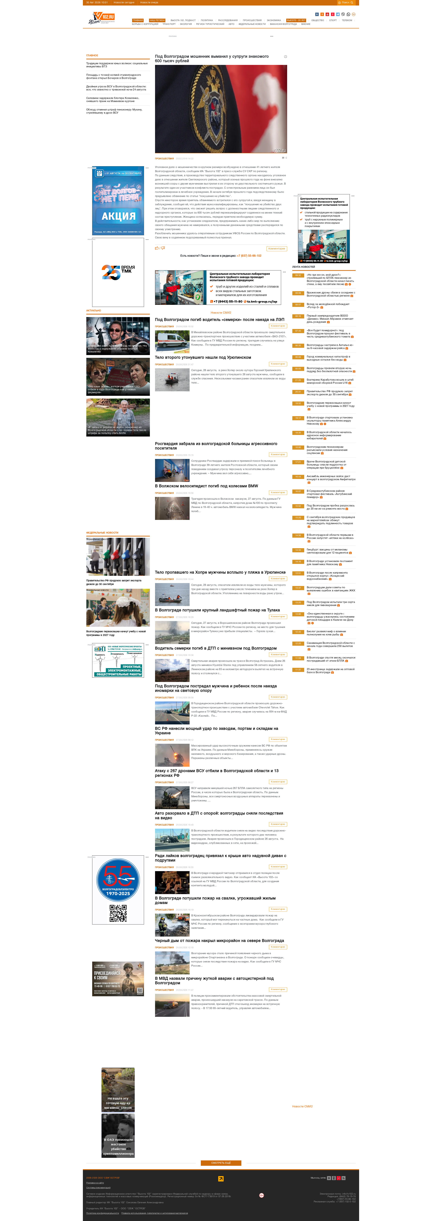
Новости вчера (149, 3)
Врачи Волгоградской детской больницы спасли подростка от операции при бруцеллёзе (326, 465)
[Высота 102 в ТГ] (338, 14)
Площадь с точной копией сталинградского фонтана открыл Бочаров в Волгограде (113, 76)
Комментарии (276, 249)
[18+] (354, 14)
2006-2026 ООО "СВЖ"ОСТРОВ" (103, 1178)
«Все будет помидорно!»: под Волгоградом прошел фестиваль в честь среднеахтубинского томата (328, 333)
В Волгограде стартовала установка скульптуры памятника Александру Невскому (330, 420)
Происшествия (164, 159)
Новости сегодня (124, 3)
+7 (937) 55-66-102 (249, 256)
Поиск (345, 3)
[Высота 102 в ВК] (317, 14)
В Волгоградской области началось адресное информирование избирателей (329, 435)
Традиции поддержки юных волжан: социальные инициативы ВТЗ (117, 65)
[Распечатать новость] (285, 56)
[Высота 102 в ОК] (322, 14)
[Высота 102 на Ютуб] (327, 14)
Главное (92, 56)
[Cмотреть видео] (349, 284)
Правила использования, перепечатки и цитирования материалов (154, 1213)
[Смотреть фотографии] (346, 284)
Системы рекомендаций (98, 1188)
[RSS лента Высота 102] (343, 1178)
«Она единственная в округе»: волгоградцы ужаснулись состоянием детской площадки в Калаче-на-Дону (330, 617)
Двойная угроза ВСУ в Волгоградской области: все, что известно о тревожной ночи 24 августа (116, 88)
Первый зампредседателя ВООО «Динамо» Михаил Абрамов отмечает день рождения (330, 319)
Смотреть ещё (221, 1163)
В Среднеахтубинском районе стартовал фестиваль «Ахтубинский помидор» (329, 494)
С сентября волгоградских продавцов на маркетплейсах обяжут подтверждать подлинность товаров (331, 520)
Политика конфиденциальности (102, 1213)
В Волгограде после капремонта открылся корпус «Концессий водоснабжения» (327, 576)
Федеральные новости (102, 533)
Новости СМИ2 (221, 313)
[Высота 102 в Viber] (343, 14)
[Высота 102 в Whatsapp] (348, 14)
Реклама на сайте (95, 1183)
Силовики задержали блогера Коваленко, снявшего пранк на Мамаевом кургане (112, 100)
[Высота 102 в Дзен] (333, 14)
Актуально (93, 311)
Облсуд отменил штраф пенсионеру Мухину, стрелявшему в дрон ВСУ (114, 111)
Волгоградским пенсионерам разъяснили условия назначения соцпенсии (327, 450)
